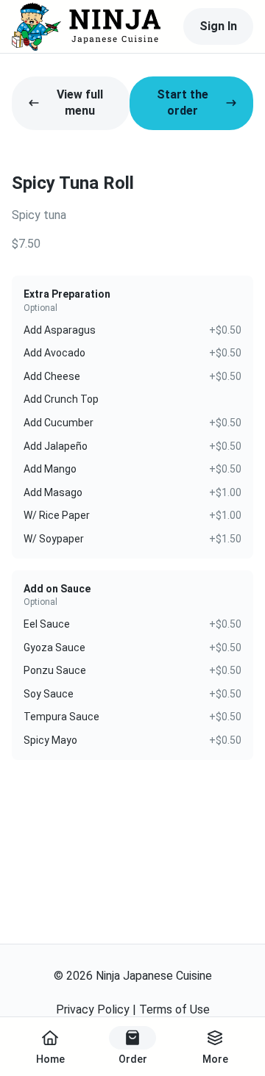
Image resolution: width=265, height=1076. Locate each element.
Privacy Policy (93, 1009)
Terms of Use (174, 1009)
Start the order (182, 102)
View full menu (80, 102)
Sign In (218, 26)
